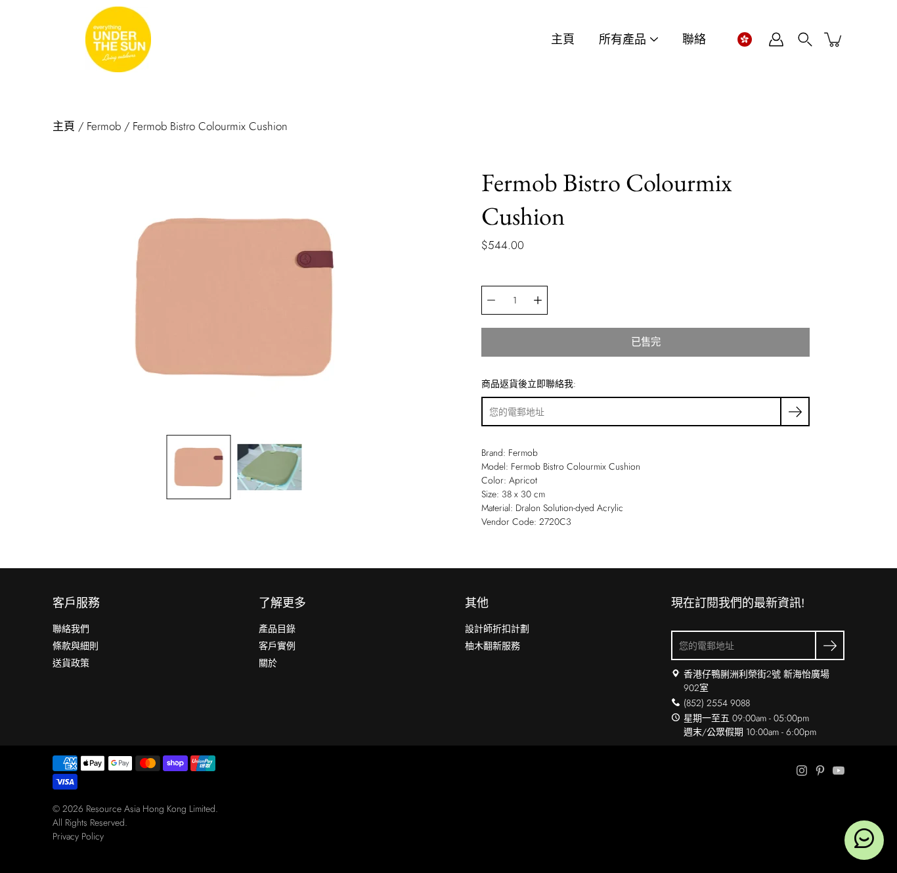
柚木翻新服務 (492, 645)
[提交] (829, 645)
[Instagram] (802, 770)
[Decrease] (491, 300)
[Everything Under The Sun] (118, 39)
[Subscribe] (795, 411)
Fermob (104, 126)
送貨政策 (71, 662)
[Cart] (833, 39)
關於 (268, 662)
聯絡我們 (71, 628)
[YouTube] (838, 770)
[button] (744, 39)
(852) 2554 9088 (717, 702)
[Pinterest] (820, 770)
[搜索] (805, 39)
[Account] (776, 39)
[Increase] (538, 300)
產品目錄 (277, 628)
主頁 (563, 40)
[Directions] (676, 674)
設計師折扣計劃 (497, 628)
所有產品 (622, 40)
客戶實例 (277, 645)
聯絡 (694, 40)
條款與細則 (75, 645)
